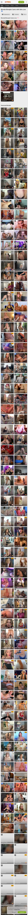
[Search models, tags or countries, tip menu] (26, 5)
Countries (16, 14)
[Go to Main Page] (8, 2)
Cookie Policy (17, 909)
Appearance (7, 14)
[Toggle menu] (1, 2)
